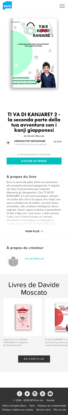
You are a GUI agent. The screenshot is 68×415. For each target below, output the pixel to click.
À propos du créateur (25, 248)
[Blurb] (7, 7)
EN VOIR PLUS (34, 358)
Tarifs (32, 405)
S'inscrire (47, 6)
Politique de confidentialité (52, 405)
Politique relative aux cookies (17, 409)
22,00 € (58, 141)
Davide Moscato (34, 258)
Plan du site (60, 409)
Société (51, 400)
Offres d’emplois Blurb (14, 405)
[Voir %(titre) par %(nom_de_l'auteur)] (34, 53)
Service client (43, 409)
